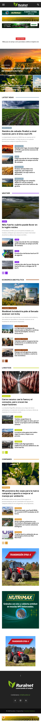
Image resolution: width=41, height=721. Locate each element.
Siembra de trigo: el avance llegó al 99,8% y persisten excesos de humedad (27, 150)
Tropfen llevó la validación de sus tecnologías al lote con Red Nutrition (26, 536)
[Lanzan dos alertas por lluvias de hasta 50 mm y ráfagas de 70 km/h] (7, 265)
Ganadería (6, 396)
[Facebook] (15, 701)
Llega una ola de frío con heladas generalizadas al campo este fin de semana (27, 160)
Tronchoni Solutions (29, 711)
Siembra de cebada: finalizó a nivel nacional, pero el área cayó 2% (19, 132)
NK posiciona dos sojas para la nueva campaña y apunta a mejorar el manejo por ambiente (20, 493)
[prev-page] (3, 273)
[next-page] (6, 273)
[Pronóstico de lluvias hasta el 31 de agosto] (7, 254)
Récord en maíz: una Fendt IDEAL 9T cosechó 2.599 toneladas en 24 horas (27, 512)
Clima (17, 156)
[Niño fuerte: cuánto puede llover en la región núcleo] (20, 207)
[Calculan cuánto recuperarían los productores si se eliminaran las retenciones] (7, 342)
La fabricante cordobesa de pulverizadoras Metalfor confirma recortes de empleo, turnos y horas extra (27, 331)
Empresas (6, 487)
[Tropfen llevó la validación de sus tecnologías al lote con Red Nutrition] (7, 535)
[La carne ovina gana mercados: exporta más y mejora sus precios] (7, 433)
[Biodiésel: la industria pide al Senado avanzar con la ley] (20, 294)
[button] (3, 4)
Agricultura (5, 65)
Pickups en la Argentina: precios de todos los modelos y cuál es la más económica (26, 354)
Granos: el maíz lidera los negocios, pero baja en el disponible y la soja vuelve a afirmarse (25, 171)
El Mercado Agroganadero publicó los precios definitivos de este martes (27, 445)
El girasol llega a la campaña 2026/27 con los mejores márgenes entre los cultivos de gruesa (26, 183)
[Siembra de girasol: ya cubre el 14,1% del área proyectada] (20, 62)
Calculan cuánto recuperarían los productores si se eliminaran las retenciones (26, 342)
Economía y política (9, 308)
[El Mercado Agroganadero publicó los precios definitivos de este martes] (7, 444)
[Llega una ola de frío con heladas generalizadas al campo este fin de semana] (7, 159)
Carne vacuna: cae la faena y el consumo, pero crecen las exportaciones (17, 402)
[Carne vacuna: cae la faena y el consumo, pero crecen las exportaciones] (20, 382)
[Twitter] (26, 701)
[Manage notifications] (3, 717)
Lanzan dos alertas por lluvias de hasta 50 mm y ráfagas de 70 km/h (27, 266)
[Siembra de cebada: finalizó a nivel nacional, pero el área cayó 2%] (20, 113)
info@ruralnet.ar (25, 695)
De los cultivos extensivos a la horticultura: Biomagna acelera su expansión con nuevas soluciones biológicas (27, 524)
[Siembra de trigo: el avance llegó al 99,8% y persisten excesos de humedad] (7, 149)
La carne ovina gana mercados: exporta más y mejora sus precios (26, 434)
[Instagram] (20, 701)
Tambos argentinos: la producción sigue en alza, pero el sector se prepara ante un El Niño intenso (27, 421)
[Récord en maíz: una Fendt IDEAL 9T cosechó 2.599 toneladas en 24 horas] (7, 511)
